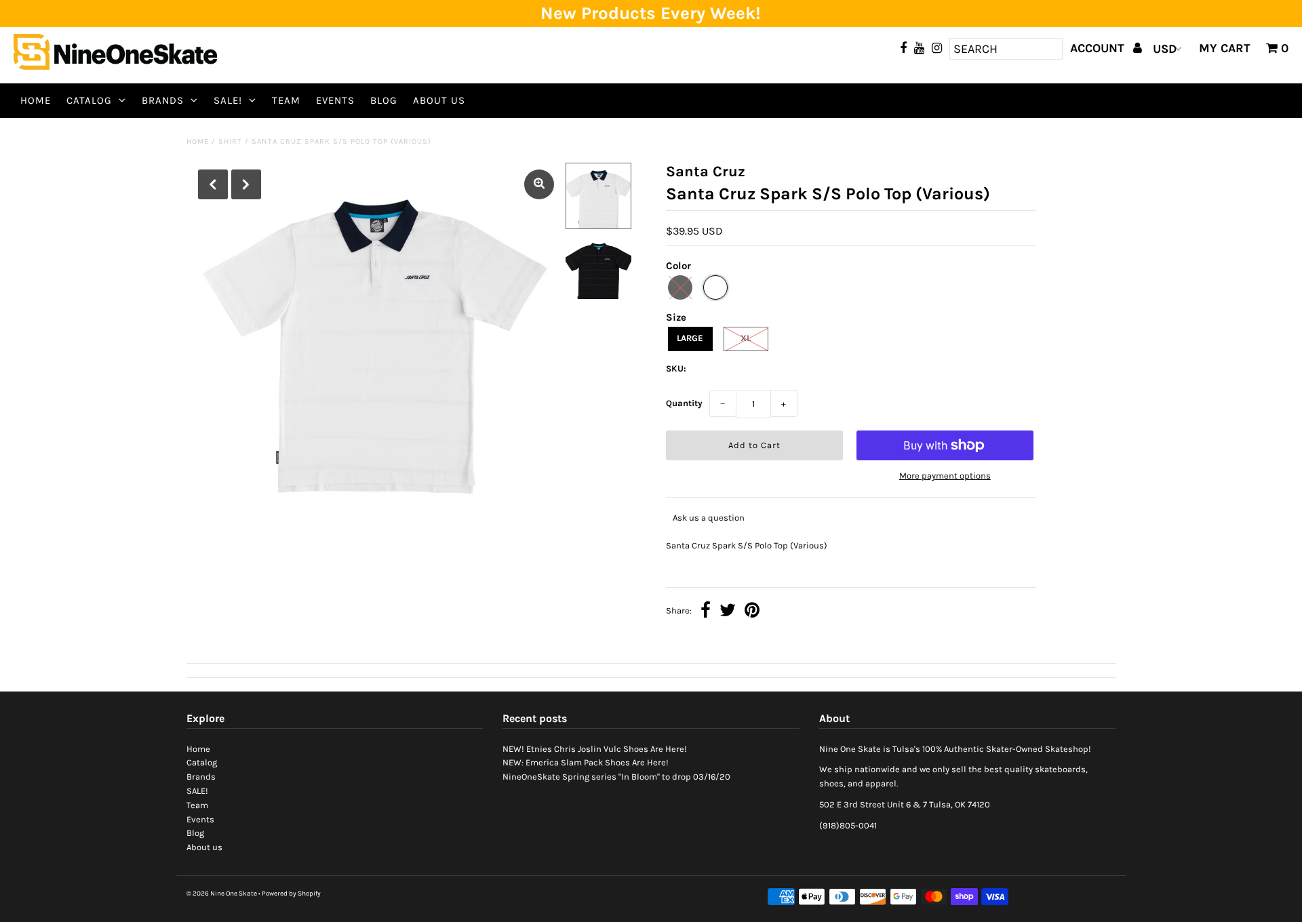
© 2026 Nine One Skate (221, 893)
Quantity (684, 403)
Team (286, 100)
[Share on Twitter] (727, 611)
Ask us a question (709, 518)
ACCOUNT (1099, 48)
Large (690, 338)
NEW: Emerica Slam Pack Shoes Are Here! (585, 762)
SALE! (228, 100)
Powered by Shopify (291, 893)
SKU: (676, 368)
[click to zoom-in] (539, 184)
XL (746, 338)
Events (335, 100)
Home (35, 100)
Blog (383, 100)
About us (439, 100)
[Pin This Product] (752, 611)
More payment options (945, 475)
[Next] (246, 184)
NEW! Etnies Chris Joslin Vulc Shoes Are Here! (594, 749)
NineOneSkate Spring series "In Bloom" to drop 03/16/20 (616, 776)
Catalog (89, 100)
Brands (163, 100)
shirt (230, 141)
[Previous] (213, 184)
